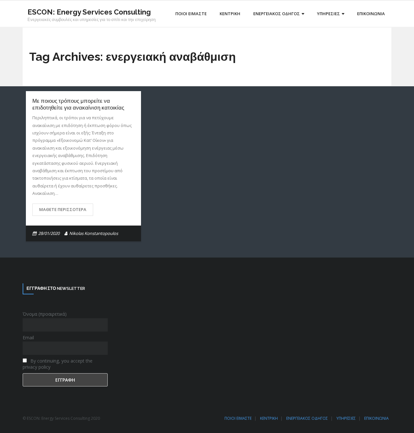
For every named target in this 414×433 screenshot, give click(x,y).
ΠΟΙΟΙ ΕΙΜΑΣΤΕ (238, 418)
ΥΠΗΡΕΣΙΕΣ (346, 418)
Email (28, 337)
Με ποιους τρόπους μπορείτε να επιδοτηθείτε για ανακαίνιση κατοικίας (78, 104)
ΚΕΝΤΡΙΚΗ (269, 418)
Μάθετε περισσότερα (62, 209)
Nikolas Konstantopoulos (93, 233)
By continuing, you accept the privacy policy (58, 364)
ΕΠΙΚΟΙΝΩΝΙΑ (376, 418)
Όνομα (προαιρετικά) (45, 314)
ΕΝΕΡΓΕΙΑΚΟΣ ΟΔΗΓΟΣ (307, 418)
